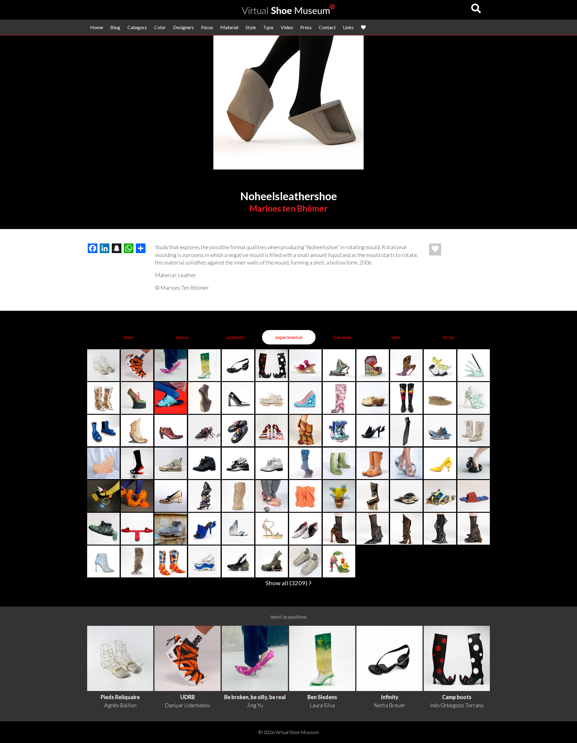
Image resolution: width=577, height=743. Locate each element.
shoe (128, 337)
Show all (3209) (287, 582)
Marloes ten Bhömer (288, 208)
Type (268, 27)
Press (306, 27)
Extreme (342, 337)
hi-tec (449, 337)
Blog (115, 27)
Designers (183, 27)
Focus (207, 27)
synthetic (235, 337)
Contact (327, 27)
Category (137, 27)
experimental (288, 337)
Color (160, 27)
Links (348, 27)
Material (229, 27)
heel (396, 337)
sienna (182, 337)
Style (251, 27)
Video (287, 27)
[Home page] (288, 12)
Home (96, 27)
